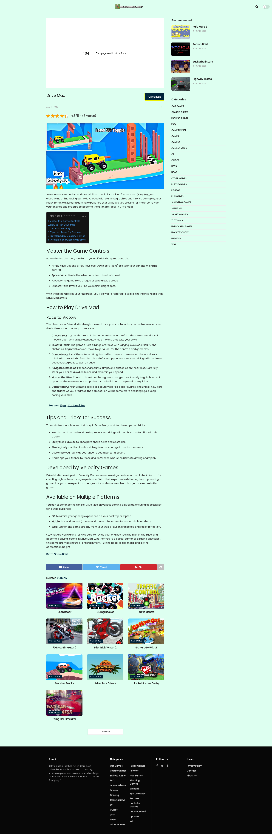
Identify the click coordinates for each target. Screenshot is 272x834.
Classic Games (179, 112)
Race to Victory (62, 228)
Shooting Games (181, 202)
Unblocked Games (181, 226)
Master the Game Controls (65, 221)
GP (172, 154)
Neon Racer (64, 612)
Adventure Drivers (105, 683)
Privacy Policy (194, 765)
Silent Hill (176, 208)
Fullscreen (154, 96)
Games (175, 136)
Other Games (179, 178)
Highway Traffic (202, 79)
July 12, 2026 (52, 107)
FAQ (173, 124)
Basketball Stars (203, 61)
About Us (192, 775)
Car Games (54, 605)
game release (178, 130)
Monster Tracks (64, 683)
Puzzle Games (179, 184)
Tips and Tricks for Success (65, 232)
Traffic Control (146, 612)
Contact (191, 770)
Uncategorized (180, 232)
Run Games (177, 196)
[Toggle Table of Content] (82, 216)
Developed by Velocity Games (68, 236)
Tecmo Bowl (200, 44)
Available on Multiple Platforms (68, 239)
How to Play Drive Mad (62, 224)
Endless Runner (180, 118)
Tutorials (177, 220)
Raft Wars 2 (200, 26)
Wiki (173, 244)
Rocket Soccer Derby (146, 683)
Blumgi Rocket (105, 612)
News (174, 172)
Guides (175, 160)
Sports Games (179, 214)
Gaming (175, 142)
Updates (176, 238)
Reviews (175, 190)
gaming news (179, 148)
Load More (105, 731)
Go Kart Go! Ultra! (146, 647)
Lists (174, 166)
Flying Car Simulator (64, 719)
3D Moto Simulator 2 (64, 647)
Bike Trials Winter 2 (105, 647)
